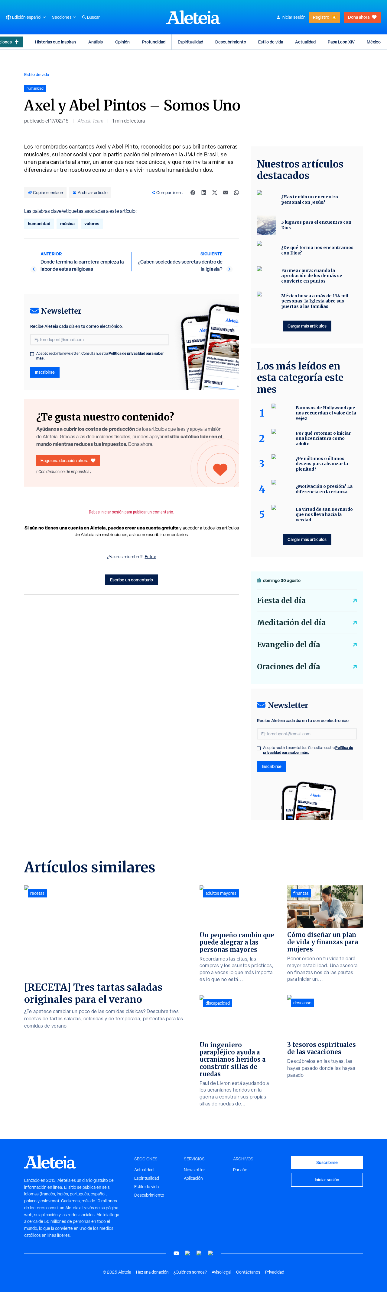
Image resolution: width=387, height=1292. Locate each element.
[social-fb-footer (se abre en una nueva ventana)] (187, 1253)
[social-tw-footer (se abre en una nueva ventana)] (199, 1253)
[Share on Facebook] (192, 192)
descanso (302, 1003)
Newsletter (194, 1169)
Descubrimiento (230, 42)
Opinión (122, 42)
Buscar (93, 17)
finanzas (301, 893)
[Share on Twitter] (214, 192)
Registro (321, 17)
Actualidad (305, 42)
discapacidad (218, 1003)
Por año (240, 1169)
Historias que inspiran (55, 42)
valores (91, 223)
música (67, 223)
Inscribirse (45, 372)
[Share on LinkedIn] (203, 192)
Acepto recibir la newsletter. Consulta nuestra (100, 356)
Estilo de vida (270, 42)
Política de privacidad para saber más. (308, 750)
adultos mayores (221, 893)
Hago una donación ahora (64, 460)
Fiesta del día (281, 600)
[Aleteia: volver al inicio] (193, 17)
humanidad (39, 223)
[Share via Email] (225, 192)
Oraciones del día (288, 666)
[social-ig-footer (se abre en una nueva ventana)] (210, 1253)
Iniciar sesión (293, 17)
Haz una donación (152, 1272)
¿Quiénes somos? (190, 1272)
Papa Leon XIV (341, 42)
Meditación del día (291, 622)
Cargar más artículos (307, 326)
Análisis (95, 42)
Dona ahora (358, 17)
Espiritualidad (190, 42)
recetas (37, 893)
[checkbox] (32, 354)
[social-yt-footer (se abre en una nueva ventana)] (176, 1253)
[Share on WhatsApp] (236, 192)
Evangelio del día (288, 644)
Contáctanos (248, 1272)
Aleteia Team (90, 121)
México (374, 42)
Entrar (150, 556)
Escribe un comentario (131, 580)
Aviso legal (221, 1272)
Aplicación (193, 1178)
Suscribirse (327, 1162)
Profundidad (153, 42)
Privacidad (274, 1272)
